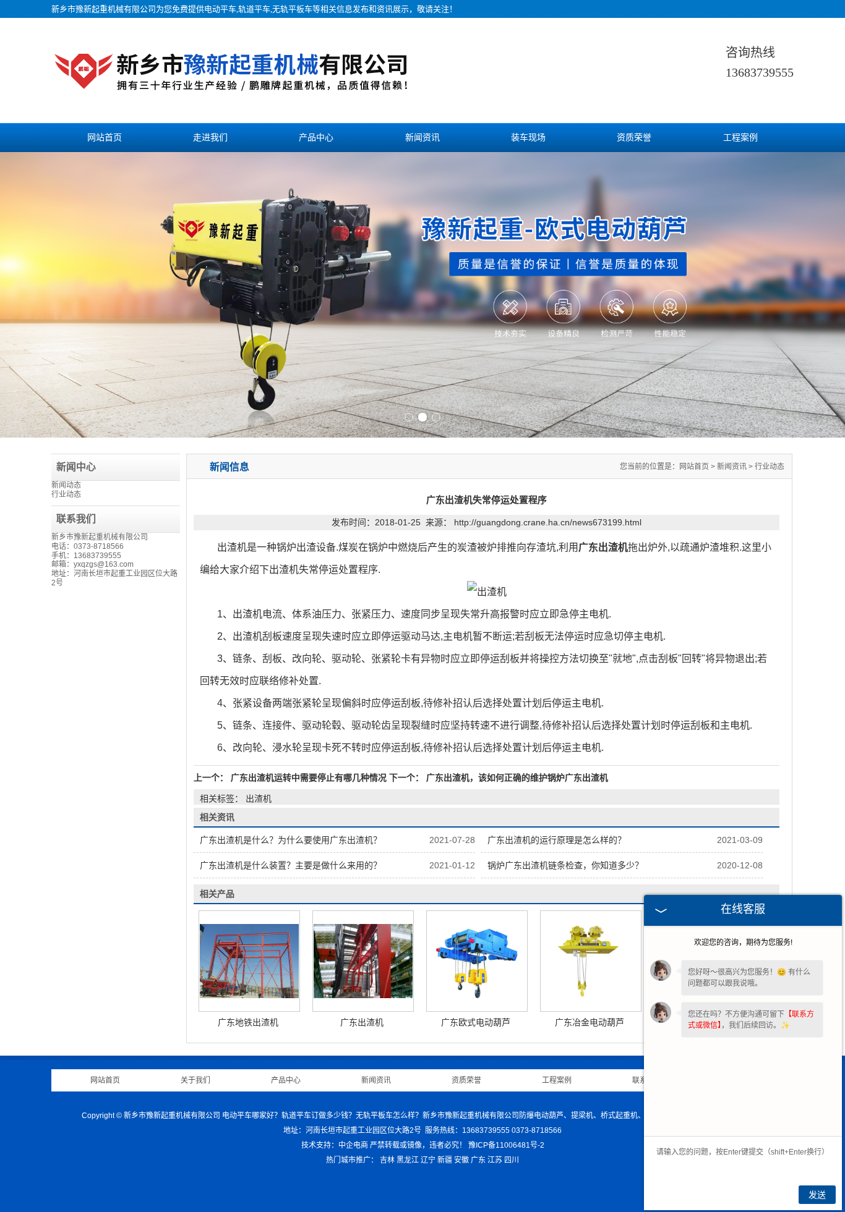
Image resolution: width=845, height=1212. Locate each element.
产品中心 (316, 137)
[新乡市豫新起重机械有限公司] (233, 93)
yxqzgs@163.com (104, 564)
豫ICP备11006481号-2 (506, 1145)
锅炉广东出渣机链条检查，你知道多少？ (565, 865)
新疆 (444, 1160)
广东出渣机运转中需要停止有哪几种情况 (308, 777)
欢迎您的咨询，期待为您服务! (743, 942)
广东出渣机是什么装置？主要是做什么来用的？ (291, 865)
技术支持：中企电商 (334, 1145)
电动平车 (220, 9)
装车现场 (528, 137)
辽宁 (428, 1160)
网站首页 (104, 137)
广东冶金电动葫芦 (589, 1022)
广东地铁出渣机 (248, 1022)
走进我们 (210, 137)
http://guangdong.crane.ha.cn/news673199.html (547, 522)
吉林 (387, 1160)
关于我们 (195, 1080)
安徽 (461, 1160)
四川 (511, 1160)
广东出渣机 (362, 1022)
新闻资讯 (422, 137)
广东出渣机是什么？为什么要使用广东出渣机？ (291, 840)
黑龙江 (408, 1160)
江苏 (494, 1160)
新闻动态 (66, 485)
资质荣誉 (634, 137)
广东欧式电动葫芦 (475, 1022)
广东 (478, 1160)
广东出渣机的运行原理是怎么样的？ (556, 840)
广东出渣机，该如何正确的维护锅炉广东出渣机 (516, 777)
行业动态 (66, 494)
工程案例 (740, 137)
